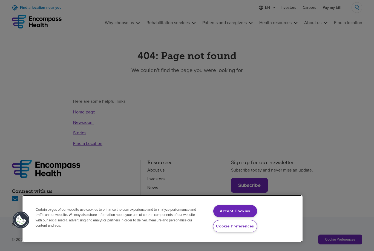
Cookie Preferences (235, 226)
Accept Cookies (235, 211)
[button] (21, 220)
